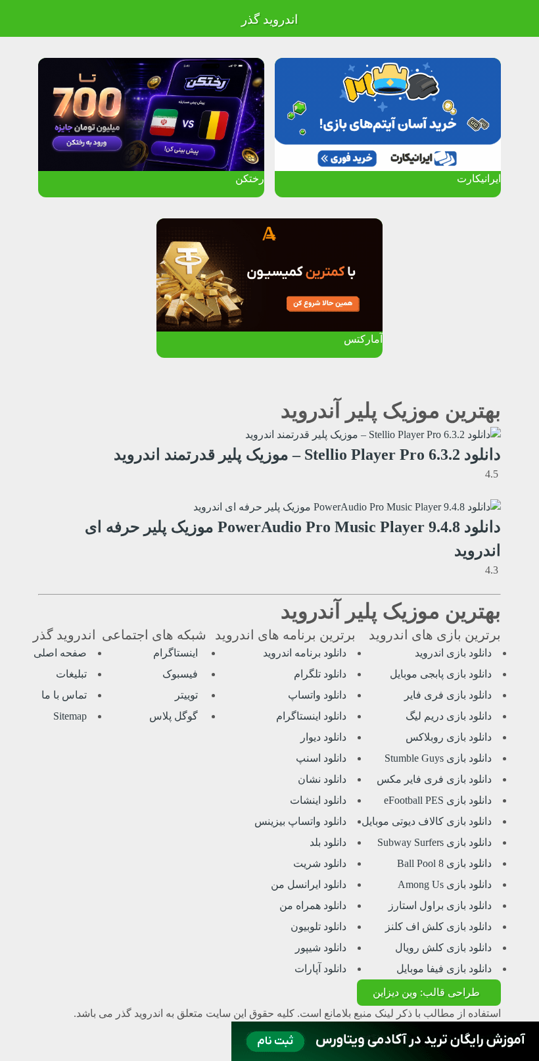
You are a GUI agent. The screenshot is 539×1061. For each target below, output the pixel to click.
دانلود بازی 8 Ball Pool (444, 863)
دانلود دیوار (323, 737)
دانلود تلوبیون (318, 926)
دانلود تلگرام (320, 673)
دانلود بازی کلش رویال (443, 947)
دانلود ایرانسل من (308, 884)
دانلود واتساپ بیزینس (300, 821)
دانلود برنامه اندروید (304, 652)
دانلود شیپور (320, 947)
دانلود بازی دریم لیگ (449, 716)
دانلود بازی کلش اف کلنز (438, 926)
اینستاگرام (176, 652)
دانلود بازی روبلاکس (449, 737)
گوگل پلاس (174, 716)
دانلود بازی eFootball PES (438, 800)
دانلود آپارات (320, 968)
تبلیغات (71, 673)
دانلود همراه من (312, 905)
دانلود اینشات (318, 800)
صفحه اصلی (60, 652)
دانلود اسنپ (321, 758)
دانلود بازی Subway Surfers (434, 842)
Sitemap (70, 716)
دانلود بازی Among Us (445, 884)
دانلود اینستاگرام (311, 716)
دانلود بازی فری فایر (448, 695)
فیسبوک (181, 673)
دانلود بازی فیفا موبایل (444, 968)
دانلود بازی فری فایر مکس (434, 779)
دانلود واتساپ (317, 695)
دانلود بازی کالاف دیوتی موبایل (427, 821)
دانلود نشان (322, 779)
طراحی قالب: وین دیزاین (426, 992)
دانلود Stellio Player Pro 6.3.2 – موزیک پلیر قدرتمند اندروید (307, 454)
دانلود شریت (319, 863)
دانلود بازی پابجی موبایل (441, 673)
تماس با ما (64, 695)
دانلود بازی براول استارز (440, 905)
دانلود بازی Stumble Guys (438, 758)
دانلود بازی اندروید (453, 652)
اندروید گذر (269, 19)
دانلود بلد (328, 842)
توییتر (187, 695)
